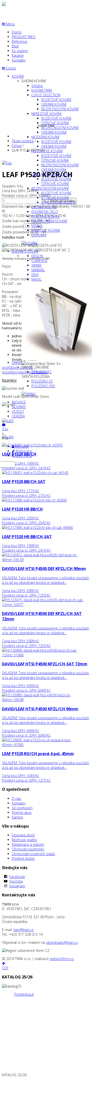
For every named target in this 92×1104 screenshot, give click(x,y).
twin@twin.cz (23, 929)
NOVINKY (19, 406)
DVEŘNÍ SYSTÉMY (25, 251)
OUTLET (18, 411)
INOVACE (19, 402)
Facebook (17, 876)
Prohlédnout (24, 994)
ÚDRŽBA (18, 416)
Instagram (17, 886)
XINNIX (17, 362)
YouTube (16, 881)
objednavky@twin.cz (62, 942)
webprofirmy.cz (62, 958)
